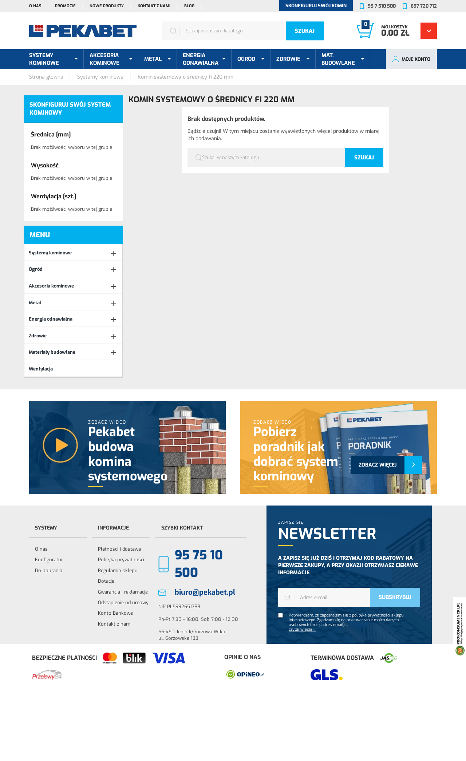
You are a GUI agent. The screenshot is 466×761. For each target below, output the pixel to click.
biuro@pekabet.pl (205, 592)
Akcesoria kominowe (51, 286)
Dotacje (106, 581)
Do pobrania (48, 570)
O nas (35, 6)
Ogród (36, 269)
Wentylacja (41, 369)
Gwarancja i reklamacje (123, 592)
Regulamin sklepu (118, 570)
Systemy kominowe (50, 253)
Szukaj (305, 31)
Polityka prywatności (121, 559)
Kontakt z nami (154, 6)
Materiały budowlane (52, 352)
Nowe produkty (107, 6)
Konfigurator (49, 559)
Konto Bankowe (115, 613)
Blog (189, 6)
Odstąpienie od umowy (123, 602)
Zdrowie (38, 336)
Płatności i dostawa (119, 549)
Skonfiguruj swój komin (316, 6)
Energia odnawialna (50, 319)
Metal (35, 303)
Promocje (65, 6)
